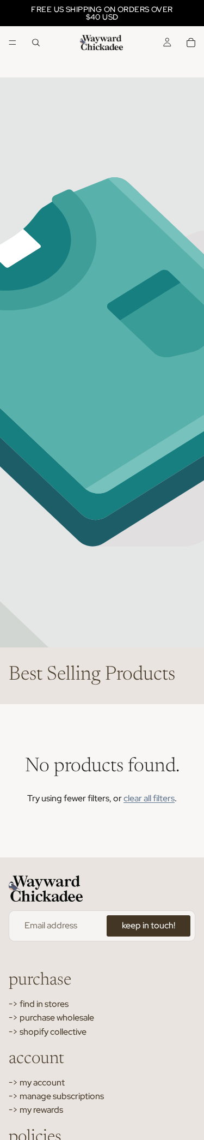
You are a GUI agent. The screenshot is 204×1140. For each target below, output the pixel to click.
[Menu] (12, 42)
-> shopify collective (47, 1031)
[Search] (36, 43)
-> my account (37, 1082)
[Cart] (191, 43)
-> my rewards (36, 1109)
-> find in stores (39, 1004)
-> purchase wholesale (51, 1017)
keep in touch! (148, 925)
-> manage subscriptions (56, 1096)
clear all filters (149, 798)
